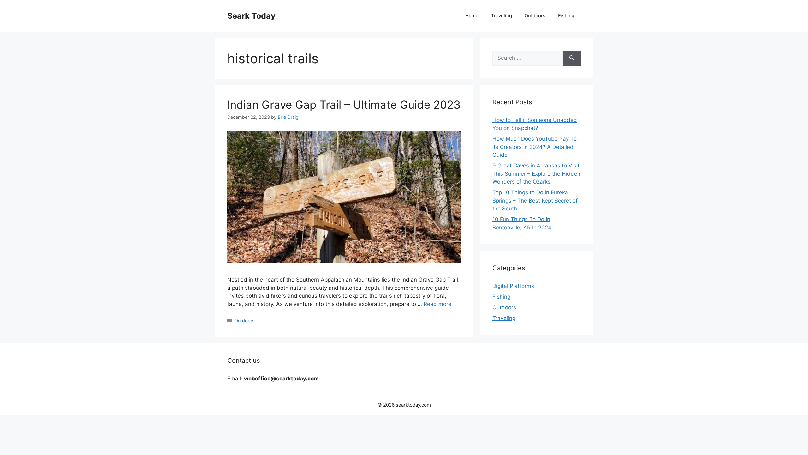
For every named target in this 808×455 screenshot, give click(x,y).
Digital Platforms (513, 286)
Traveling (501, 16)
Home (471, 16)
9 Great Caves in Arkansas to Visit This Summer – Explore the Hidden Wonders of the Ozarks (536, 173)
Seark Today (251, 16)
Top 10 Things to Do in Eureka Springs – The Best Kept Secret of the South (535, 200)
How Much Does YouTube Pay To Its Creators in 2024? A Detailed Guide (534, 147)
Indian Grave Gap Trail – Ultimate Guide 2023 (343, 104)
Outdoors (535, 16)
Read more (437, 304)
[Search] (572, 58)
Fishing (566, 16)
